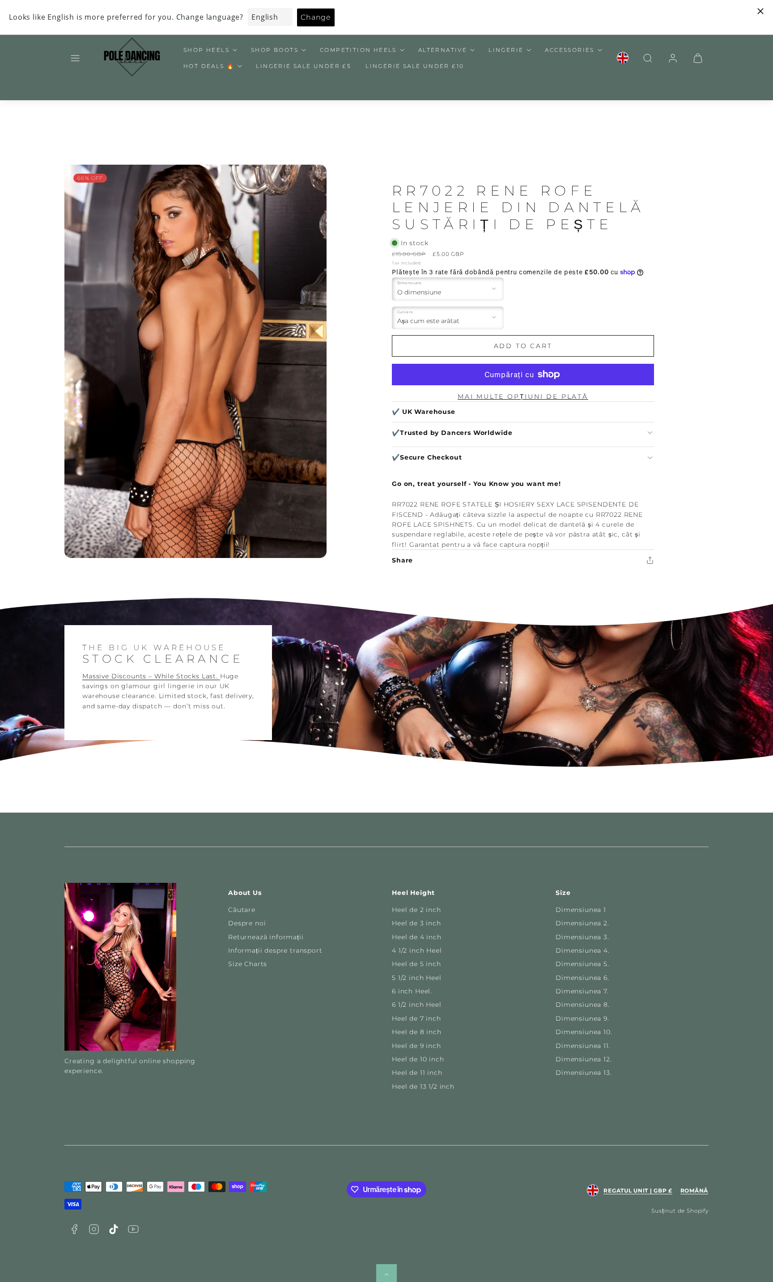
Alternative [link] (442, 50)
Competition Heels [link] (358, 50)
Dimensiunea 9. (582, 1018)
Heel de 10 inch (418, 1059)
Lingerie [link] (505, 50)
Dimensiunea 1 (581, 910)
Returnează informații (266, 937)
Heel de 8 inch (417, 1032)
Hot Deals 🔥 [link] (208, 66)
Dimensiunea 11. (583, 1046)
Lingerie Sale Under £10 (414, 66)
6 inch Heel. (412, 991)
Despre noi (247, 923)
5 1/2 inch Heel (417, 978)
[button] (75, 58)
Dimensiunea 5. (582, 964)
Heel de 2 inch (416, 910)
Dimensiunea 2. (582, 923)
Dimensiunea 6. (582, 978)
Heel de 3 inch (416, 923)
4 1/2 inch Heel (417, 950)
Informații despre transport (275, 950)
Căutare (241, 910)
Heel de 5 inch (416, 964)
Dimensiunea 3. (582, 937)
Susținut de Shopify (680, 1210)
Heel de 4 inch (417, 937)
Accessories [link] (569, 50)
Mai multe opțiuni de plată (523, 396)
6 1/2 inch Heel (417, 1005)
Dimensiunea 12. (584, 1059)
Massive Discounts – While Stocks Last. (151, 676)
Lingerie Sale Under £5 (303, 66)
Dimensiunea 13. (584, 1073)
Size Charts (247, 964)
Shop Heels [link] (206, 50)
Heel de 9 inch (416, 1046)
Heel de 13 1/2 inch (423, 1086)
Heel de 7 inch (416, 1018)
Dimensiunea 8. (583, 1005)
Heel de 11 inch (417, 1073)
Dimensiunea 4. (583, 950)
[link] (622, 58)
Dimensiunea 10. (584, 1032)
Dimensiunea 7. (582, 991)
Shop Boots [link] (274, 50)
